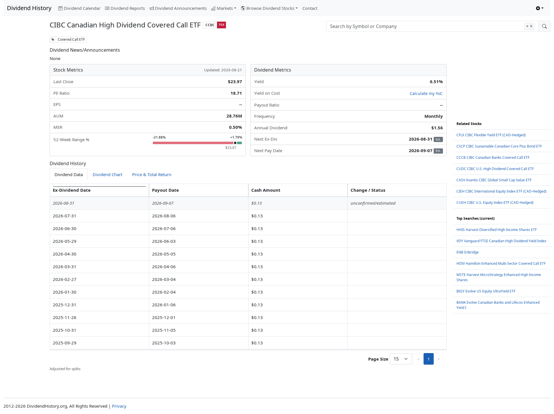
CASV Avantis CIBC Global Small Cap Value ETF (493, 180)
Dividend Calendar (82, 8)
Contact (309, 8)
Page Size (378, 359)
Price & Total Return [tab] (151, 174)
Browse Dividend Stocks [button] (270, 8)
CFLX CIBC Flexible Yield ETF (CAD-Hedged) (491, 135)
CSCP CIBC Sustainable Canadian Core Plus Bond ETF (499, 146)
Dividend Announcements (181, 8)
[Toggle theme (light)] (540, 8)
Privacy (119, 406)
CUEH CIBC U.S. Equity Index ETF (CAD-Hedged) (495, 202)
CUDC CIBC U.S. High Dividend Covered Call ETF (495, 168)
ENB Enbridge (467, 252)
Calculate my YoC (426, 93)
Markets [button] (225, 8)
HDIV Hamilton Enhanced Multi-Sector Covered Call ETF (501, 263)
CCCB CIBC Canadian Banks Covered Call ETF (492, 157)
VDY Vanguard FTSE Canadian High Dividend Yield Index (501, 240)
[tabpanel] (248, 278)
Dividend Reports (128, 8)
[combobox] (432, 26)
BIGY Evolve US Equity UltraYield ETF (485, 291)
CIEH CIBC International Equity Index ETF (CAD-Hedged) (501, 191)
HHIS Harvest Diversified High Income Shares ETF (496, 229)
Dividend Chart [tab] (107, 174)
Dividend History (29, 8)
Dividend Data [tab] (69, 174)
